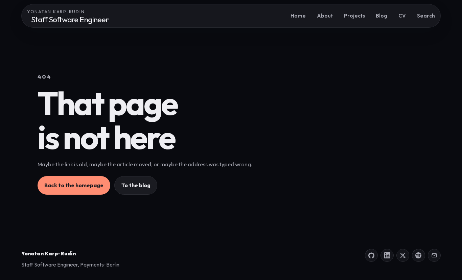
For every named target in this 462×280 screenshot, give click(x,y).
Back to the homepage (73, 185)
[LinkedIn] (386, 255)
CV (402, 15)
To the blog (136, 185)
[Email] (434, 255)
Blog (381, 15)
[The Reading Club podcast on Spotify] (418, 255)
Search (426, 15)
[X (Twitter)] (402, 255)
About (325, 15)
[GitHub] (371, 255)
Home (298, 15)
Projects (354, 15)
